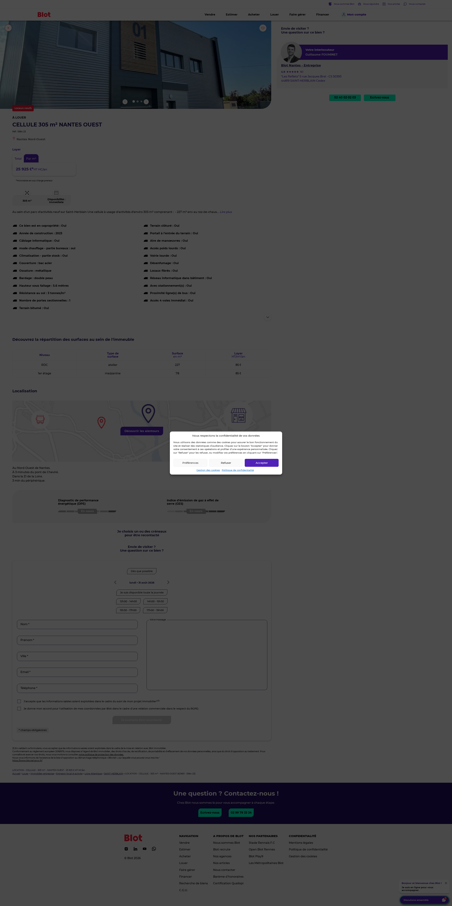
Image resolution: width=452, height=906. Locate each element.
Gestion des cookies (208, 470)
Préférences (190, 462)
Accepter (262, 462)
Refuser (226, 462)
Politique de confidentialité (238, 470)
